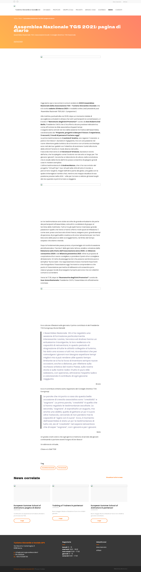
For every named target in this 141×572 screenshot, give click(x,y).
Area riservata (117, 2)
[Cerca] (125, 9)
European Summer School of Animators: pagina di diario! (27, 506)
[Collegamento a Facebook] (14, 1)
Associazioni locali (42, 35)
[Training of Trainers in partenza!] (70, 493)
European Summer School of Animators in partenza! (104, 506)
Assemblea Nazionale (48, 468)
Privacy (37, 569)
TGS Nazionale (62, 468)
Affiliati (125, 2)
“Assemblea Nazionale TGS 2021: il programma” (58, 111)
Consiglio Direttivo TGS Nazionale (63, 35)
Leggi (22, 520)
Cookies (42, 569)
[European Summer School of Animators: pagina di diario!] (32, 493)
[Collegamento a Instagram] (17, 1)
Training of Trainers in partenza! (67, 505)
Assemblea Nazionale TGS (24, 35)
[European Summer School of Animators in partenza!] (109, 493)
